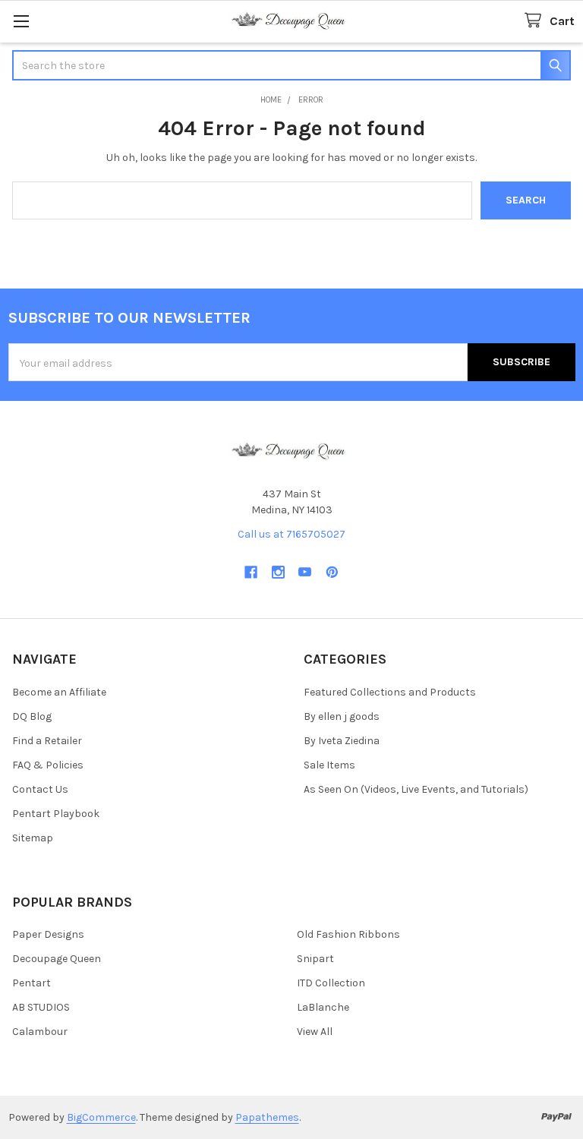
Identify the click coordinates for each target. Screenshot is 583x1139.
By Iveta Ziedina (342, 740)
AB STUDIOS (41, 1007)
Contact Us (40, 789)
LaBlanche (323, 1007)
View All (314, 1031)
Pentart (31, 983)
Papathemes (267, 1117)
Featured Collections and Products (390, 692)
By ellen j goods (342, 716)
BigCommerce (101, 1117)
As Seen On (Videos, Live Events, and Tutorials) (416, 789)
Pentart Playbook (55, 813)
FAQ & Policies (48, 765)
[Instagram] (278, 572)
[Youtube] (305, 572)
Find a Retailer (47, 740)
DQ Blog (32, 716)
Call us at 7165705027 (291, 534)
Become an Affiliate (59, 692)
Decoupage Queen (56, 958)
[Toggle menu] (21, 21)
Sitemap (32, 837)
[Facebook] (251, 572)
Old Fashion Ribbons (348, 934)
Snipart (315, 958)
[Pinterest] (332, 572)
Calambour (40, 1031)
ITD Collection (331, 983)
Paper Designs (48, 934)
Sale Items (329, 765)
